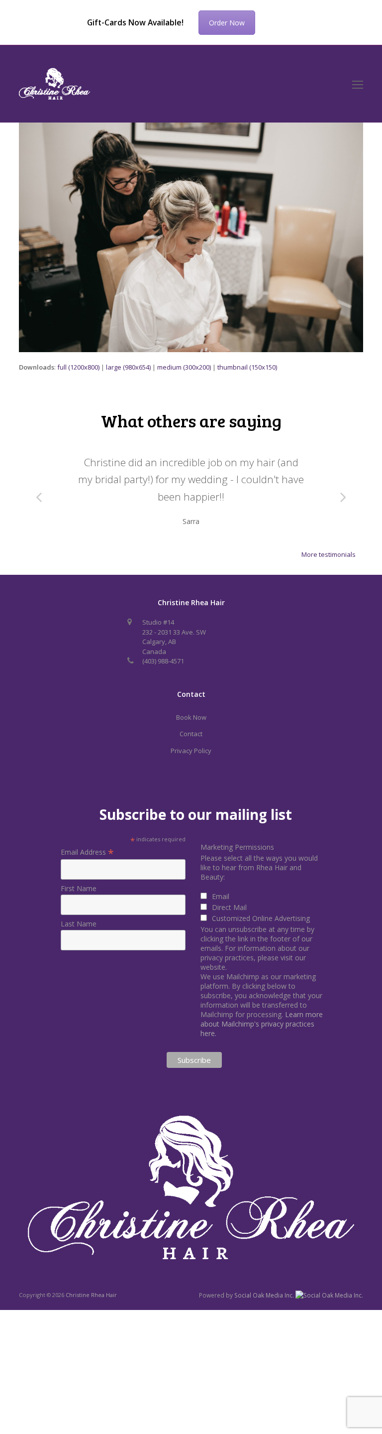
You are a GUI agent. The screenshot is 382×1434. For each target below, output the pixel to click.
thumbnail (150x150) (247, 367)
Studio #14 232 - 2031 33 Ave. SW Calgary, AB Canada (174, 637)
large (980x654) (128, 367)
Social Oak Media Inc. (264, 1295)
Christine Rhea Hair (91, 1295)
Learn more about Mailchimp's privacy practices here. (261, 1024)
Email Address (87, 852)
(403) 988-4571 (163, 660)
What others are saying (191, 420)
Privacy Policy (191, 750)
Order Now (227, 22)
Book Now (191, 717)
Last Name (78, 923)
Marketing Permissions (237, 847)
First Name (78, 888)
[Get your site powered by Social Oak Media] (329, 1295)
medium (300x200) (184, 367)
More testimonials (328, 554)
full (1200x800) (78, 367)
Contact (191, 733)
